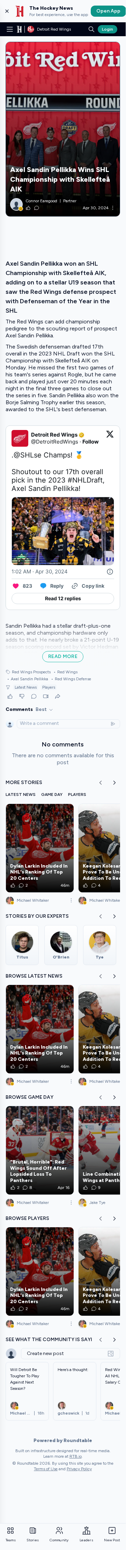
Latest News (26, 687)
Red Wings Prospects (31, 672)
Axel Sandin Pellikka (27, 678)
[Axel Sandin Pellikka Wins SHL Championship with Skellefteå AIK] (63, 129)
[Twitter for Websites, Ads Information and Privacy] (110, 571)
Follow (90, 441)
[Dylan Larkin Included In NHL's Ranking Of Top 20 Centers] (40, 848)
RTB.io (75, 1456)
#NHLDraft (85, 480)
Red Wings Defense (71, 678)
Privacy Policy (79, 1468)
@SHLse (28, 455)
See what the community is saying (53, 1339)
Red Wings (65, 672)
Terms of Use (46, 1468)
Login (107, 29)
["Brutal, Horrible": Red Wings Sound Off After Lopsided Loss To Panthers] (40, 1150)
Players (48, 687)
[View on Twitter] (110, 438)
